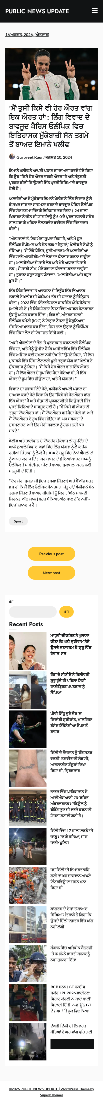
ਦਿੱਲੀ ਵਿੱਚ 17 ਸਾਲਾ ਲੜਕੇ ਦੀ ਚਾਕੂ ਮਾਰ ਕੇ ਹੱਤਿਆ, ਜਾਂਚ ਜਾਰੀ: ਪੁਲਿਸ (71, 836)
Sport (18, 521)
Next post (51, 572)
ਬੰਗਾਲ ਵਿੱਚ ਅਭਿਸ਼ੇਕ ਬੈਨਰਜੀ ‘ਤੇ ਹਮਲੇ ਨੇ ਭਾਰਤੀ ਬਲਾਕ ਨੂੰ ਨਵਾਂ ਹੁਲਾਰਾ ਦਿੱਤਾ (71, 953)
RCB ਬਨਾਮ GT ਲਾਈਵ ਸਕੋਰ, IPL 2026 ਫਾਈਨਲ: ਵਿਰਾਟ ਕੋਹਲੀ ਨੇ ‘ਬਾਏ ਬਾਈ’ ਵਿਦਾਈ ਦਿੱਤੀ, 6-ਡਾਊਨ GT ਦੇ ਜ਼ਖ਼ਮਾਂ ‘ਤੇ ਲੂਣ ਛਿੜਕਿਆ (71, 998)
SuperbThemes (51, 1095)
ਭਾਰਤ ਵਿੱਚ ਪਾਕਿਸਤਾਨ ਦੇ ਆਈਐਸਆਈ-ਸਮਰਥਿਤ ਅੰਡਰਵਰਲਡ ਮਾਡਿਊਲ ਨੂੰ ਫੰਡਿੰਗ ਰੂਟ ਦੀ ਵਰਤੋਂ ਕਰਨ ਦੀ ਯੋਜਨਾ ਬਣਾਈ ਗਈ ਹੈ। (71, 803)
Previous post (51, 553)
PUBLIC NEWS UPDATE (37, 11)
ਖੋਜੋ (11, 602)
